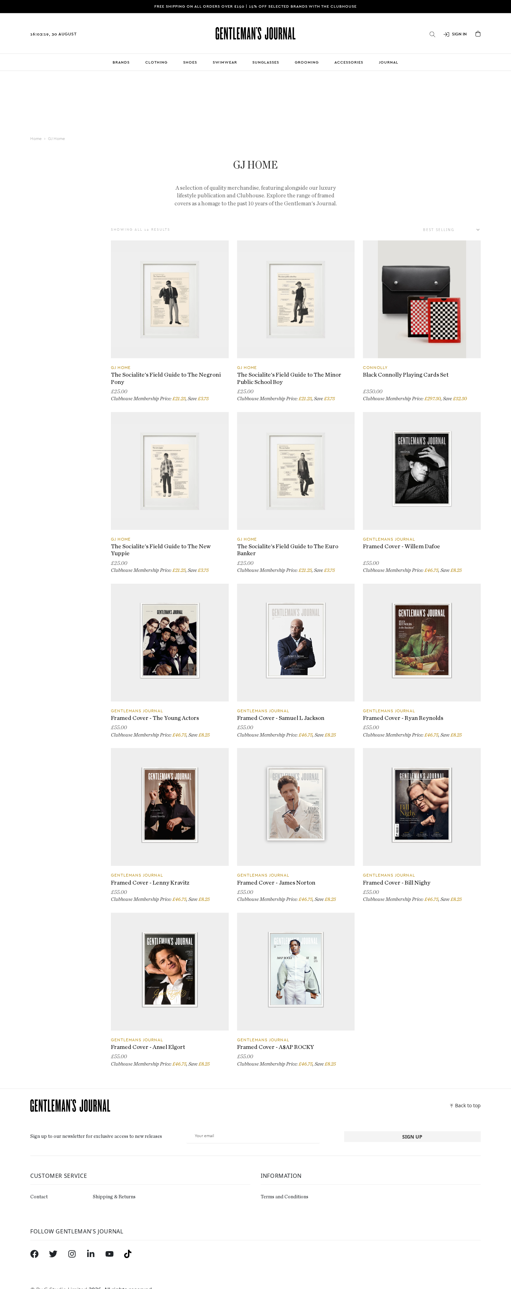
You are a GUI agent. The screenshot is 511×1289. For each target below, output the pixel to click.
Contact (39, 1196)
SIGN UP (412, 1136)
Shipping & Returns (114, 1196)
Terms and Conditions (284, 1196)
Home (36, 138)
